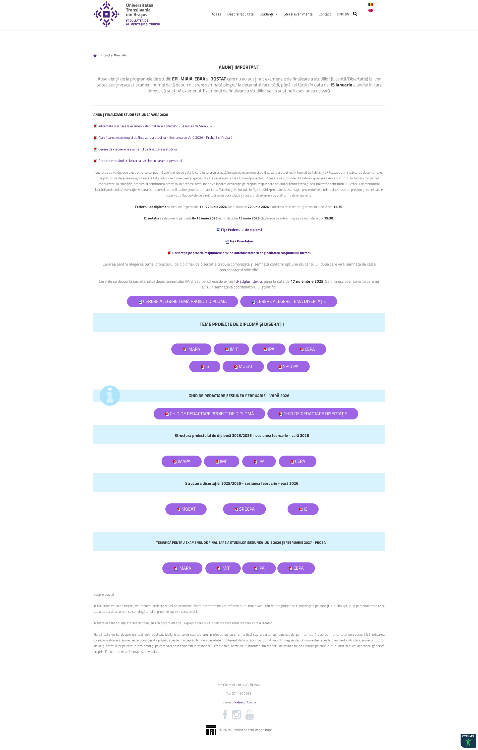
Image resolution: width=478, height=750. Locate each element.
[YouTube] (249, 715)
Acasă (95, 56)
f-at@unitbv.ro (245, 702)
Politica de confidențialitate (252, 729)
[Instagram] (236, 715)
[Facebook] (225, 715)
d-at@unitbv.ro (249, 281)
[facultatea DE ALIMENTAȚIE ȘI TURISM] (126, 14)
